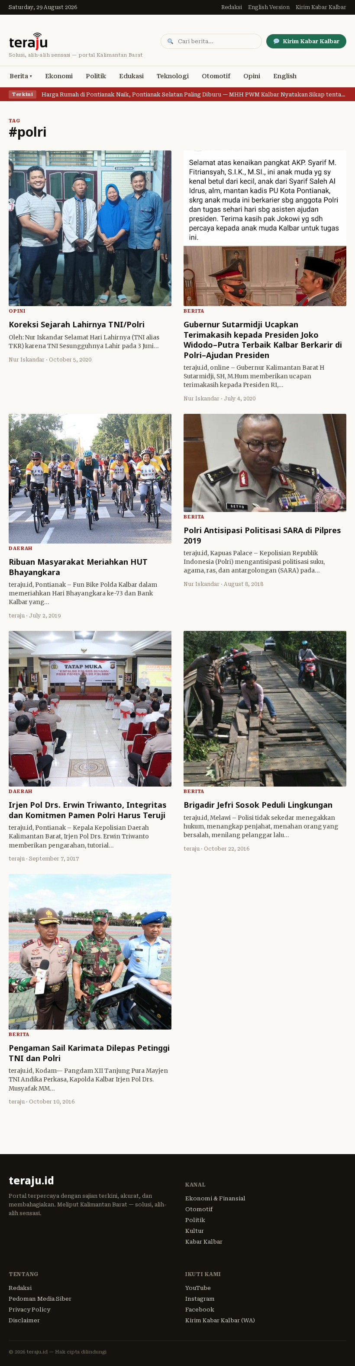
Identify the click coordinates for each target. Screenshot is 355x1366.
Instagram (200, 1299)
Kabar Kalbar (204, 1241)
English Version (269, 7)
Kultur (194, 1231)
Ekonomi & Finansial (215, 1198)
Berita (19, 76)
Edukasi (131, 76)
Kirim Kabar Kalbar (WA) (220, 1320)
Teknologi (173, 76)
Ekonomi (59, 76)
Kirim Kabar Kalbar (321, 7)
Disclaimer (24, 1320)
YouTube (198, 1288)
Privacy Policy (29, 1309)
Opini (251, 76)
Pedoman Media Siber (40, 1299)
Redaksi (231, 7)
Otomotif (216, 76)
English (285, 76)
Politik (96, 76)
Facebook (199, 1309)
